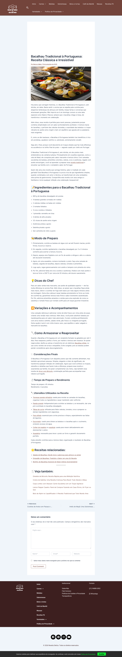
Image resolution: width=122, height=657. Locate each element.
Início (34, 4)
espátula (52, 427)
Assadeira (36, 433)
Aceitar (101, 654)
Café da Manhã (88, 4)
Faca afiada (37, 415)
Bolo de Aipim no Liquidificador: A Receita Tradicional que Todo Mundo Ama (60, 493)
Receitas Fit (109, 4)
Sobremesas (62, 4)
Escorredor (37, 421)
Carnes (41, 4)
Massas (99, 4)
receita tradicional (77, 162)
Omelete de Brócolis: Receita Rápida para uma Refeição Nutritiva (56, 476)
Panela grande (38, 403)
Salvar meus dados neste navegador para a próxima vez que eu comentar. (57, 560)
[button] (27, 7)
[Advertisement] (61, 39)
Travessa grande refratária (42, 397)
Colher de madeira (39, 427)
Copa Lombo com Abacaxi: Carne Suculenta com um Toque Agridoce (58, 484)
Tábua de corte (38, 409)
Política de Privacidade (53, 12)
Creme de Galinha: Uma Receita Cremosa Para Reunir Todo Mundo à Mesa (60, 480)
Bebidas (52, 4)
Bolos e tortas (75, 4)
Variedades (36, 12)
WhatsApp (94, 594)
